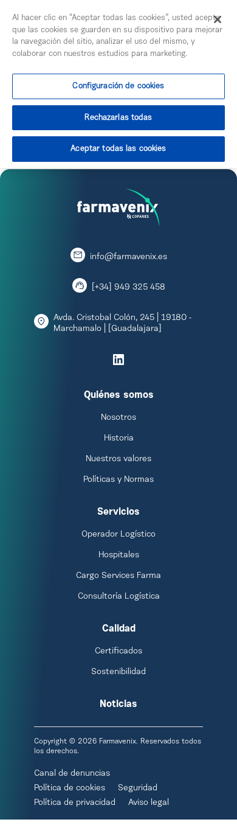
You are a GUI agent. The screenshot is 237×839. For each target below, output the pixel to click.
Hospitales (118, 555)
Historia (119, 438)
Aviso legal (148, 803)
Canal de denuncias (72, 774)
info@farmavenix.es (128, 257)
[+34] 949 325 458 (128, 288)
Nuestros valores (118, 459)
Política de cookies (69, 788)
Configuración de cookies (118, 86)
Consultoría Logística (119, 597)
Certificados (118, 651)
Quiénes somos (119, 395)
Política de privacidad (74, 803)
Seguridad (137, 788)
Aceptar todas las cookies (118, 149)
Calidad (119, 629)
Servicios (118, 512)
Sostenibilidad (118, 672)
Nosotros (118, 418)
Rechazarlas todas (118, 118)
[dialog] (118, 84)
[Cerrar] (217, 19)
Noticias (118, 704)
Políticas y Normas (118, 480)
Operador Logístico (118, 535)
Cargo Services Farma (118, 576)
